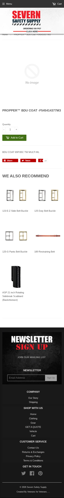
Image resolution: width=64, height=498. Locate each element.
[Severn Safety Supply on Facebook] (32, 474)
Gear (33, 422)
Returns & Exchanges (33, 452)
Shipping (33, 402)
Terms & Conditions (33, 460)
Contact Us (33, 447)
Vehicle (33, 431)
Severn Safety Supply (37, 487)
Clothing (33, 418)
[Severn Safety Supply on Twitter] (23, 474)
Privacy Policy (33, 456)
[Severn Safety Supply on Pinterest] (40, 474)
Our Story (33, 398)
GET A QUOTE (33, 427)
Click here (32, 31)
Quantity (6, 124)
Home (5, 34)
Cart (59, 3)
